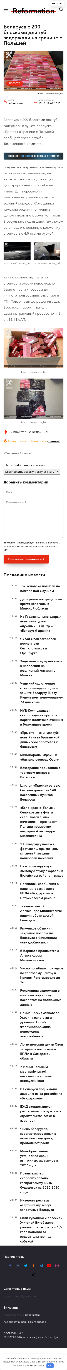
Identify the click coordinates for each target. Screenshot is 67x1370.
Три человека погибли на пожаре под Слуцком (40, 588)
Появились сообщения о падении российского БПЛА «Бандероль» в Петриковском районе (39, 891)
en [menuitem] (61, 3)
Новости (14, 83)
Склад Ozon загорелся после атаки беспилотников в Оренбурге (38, 646)
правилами (32, 1314)
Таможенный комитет (18, 453)
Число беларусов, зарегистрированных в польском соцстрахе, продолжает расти (38, 1136)
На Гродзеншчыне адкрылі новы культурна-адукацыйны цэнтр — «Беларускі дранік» (41, 623)
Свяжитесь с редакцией (30, 432)
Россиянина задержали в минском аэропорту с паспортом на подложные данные (40, 997)
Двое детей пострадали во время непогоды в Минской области (41, 603)
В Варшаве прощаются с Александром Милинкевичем (39, 955)
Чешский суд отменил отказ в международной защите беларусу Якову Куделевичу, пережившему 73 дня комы (41, 693)
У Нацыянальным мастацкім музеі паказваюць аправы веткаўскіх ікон (36, 1074)
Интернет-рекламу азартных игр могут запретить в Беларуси (37, 1205)
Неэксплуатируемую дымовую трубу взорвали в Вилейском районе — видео (41, 871)
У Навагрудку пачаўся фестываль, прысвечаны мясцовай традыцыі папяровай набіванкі (39, 851)
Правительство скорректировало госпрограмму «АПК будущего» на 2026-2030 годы (39, 1183)
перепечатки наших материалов (25, 1321)
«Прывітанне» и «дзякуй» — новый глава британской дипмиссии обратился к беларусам (41, 739)
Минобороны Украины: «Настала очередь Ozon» (39, 757)
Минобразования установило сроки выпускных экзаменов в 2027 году (39, 1158)
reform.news (15, 103)
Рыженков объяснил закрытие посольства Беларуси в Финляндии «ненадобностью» (38, 935)
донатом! (53, 441)
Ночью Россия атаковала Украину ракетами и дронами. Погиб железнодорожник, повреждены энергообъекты (39, 1024)
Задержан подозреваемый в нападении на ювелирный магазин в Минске (41, 668)
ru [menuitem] (53, 3)
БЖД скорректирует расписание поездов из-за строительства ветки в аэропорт (40, 1113)
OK (50, 1365)
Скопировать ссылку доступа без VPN (32, 471)
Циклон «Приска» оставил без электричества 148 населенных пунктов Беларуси (40, 792)
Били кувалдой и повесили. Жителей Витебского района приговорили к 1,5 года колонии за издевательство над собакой (41, 1229)
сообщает (12, 138)
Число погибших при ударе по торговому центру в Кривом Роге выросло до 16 (41, 975)
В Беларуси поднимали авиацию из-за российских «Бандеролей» (41, 1093)
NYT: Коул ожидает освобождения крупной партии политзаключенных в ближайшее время (41, 717)
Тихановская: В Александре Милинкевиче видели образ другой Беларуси (41, 913)
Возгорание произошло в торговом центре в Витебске (40, 772)
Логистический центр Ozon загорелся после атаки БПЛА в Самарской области (41, 1051)
